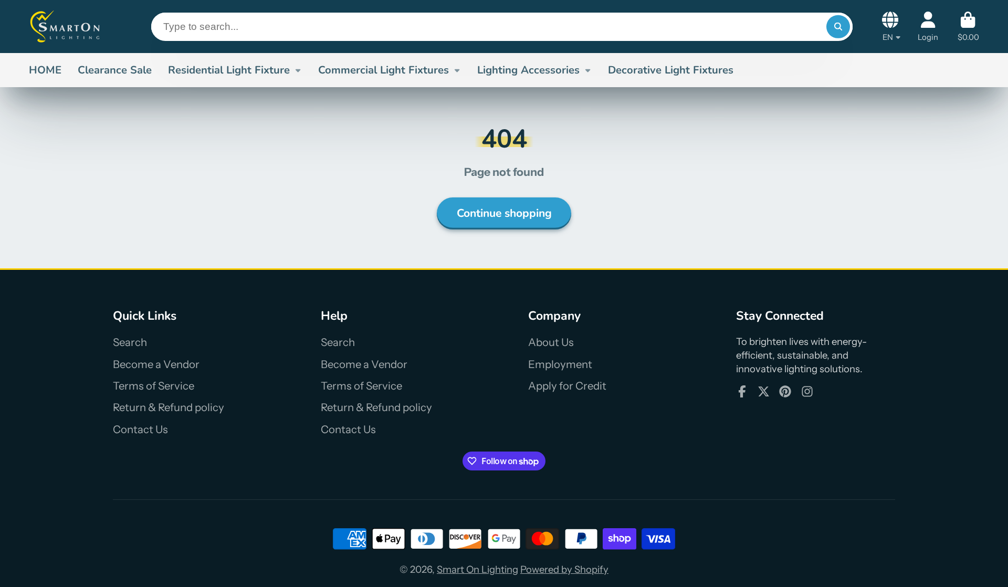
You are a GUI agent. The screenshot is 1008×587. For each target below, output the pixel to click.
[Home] (65, 26)
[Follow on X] (764, 391)
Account (928, 26)
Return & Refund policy (168, 407)
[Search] (837, 26)
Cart (968, 26)
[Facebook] (742, 391)
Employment (560, 364)
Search (130, 342)
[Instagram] (807, 391)
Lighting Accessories (528, 69)
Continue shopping (504, 213)
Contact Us (140, 429)
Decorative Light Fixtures (670, 69)
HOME (45, 69)
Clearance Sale (115, 69)
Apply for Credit (567, 385)
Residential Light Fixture (229, 69)
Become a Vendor (156, 364)
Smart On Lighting (477, 569)
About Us (551, 342)
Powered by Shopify (564, 569)
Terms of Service (153, 385)
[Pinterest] (785, 391)
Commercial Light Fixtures (383, 69)
